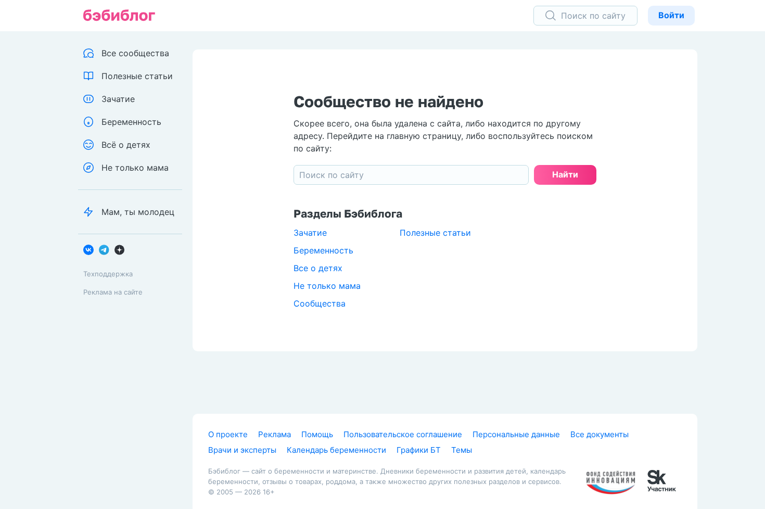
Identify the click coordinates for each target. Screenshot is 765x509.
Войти (671, 15)
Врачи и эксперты (242, 450)
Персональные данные (516, 434)
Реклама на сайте (113, 292)
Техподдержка (108, 274)
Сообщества (320, 303)
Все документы (599, 434)
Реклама (274, 434)
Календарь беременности (336, 450)
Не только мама (327, 286)
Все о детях (318, 268)
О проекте (228, 434)
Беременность (323, 250)
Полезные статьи (435, 232)
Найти (565, 174)
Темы (461, 450)
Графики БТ (419, 450)
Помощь (317, 434)
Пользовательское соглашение (402, 434)
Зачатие (310, 232)
